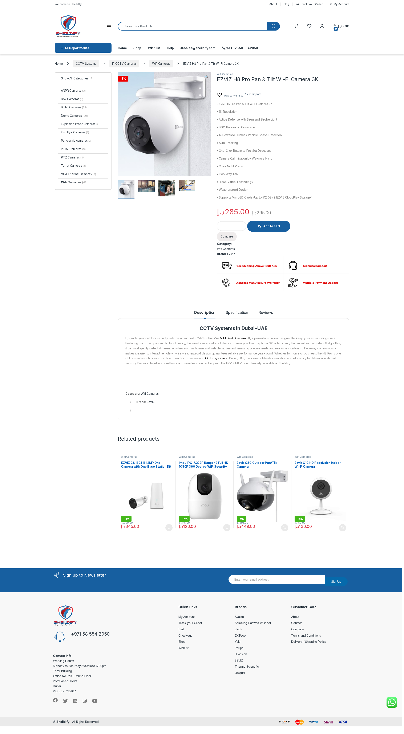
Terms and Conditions (306, 635)
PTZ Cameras (73, 157)
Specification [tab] (237, 313)
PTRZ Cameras (73, 149)
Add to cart (271, 226)
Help (170, 48)
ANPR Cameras (73, 90)
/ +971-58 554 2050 (241, 48)
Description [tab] (204, 313)
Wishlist (154, 48)
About (273, 4)
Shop (137, 48)
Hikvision (241, 654)
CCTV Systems (86, 63)
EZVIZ (231, 254)
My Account (341, 4)
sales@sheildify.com (199, 48)
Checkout (185, 635)
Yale (238, 641)
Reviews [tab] (265, 313)
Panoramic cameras (76, 140)
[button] (207, 76)
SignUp (336, 581)
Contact (296, 623)
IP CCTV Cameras (124, 63)
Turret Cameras (73, 165)
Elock (238, 629)
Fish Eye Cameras (75, 132)
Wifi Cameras (161, 63)
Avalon (239, 617)
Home (122, 48)
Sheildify (62, 721)
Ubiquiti (240, 673)
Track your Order (190, 623)
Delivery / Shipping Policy (308, 641)
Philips (239, 648)
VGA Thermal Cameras (78, 174)
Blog (286, 4)
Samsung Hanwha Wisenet (253, 623)
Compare (255, 94)
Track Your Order (311, 4)
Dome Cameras (74, 115)
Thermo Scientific (247, 666)
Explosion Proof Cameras (80, 124)
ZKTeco (240, 635)
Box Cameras (72, 99)
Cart (181, 629)
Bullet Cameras (74, 107)
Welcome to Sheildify (68, 4)
